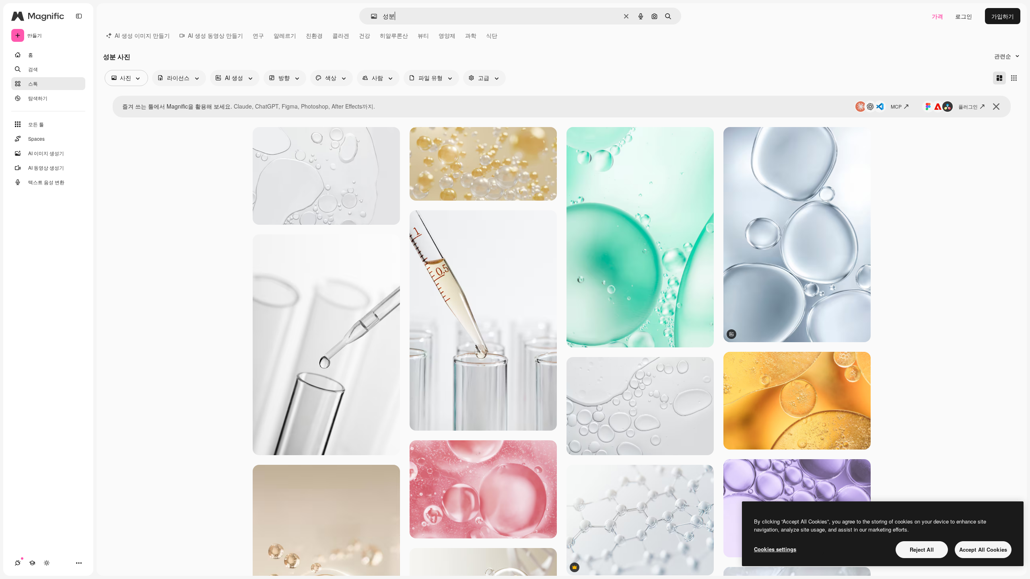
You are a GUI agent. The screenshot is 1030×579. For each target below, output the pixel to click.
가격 (937, 16)
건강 (364, 35)
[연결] (17, 562)
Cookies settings (775, 549)
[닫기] (996, 106)
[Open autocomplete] (371, 16)
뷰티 (423, 35)
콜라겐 (340, 35)
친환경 (314, 35)
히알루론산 (394, 35)
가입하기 (1002, 16)
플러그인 (968, 106)
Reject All (922, 549)
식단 (491, 35)
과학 (470, 35)
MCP (896, 106)
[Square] (1013, 78)
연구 (258, 35)
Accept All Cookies (983, 549)
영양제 (447, 35)
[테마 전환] (46, 562)
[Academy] (32, 562)
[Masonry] (999, 78)
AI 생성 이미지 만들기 (142, 35)
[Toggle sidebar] (78, 16)
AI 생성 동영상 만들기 (215, 35)
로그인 (963, 16)
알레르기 (285, 35)
